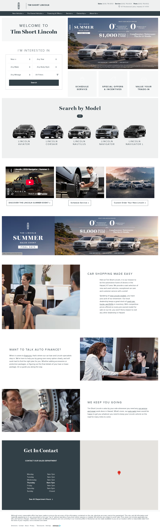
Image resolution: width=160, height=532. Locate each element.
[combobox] (20, 59)
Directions (14, 525)
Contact (21, 525)
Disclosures (40, 525)
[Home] (18, 6)
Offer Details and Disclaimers (12, 254)
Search (34, 82)
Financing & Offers (54, 13)
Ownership (81, 13)
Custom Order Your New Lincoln (129, 203)
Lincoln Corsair (52, 143)
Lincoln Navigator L (135, 143)
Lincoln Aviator (24, 143)
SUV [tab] (80, 116)
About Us (93, 13)
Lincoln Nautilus (79, 143)
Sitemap (48, 525)
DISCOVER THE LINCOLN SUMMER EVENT (29, 203)
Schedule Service (79, 203)
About (27, 525)
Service (68, 13)
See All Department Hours (40, 499)
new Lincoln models (118, 296)
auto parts (132, 411)
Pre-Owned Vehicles (34, 13)
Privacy (32, 525)
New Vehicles (17, 13)
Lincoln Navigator (107, 143)
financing (28, 355)
